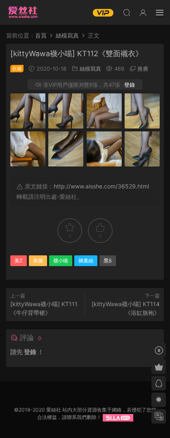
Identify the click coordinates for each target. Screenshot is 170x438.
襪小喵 (60, 260)
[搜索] (127, 12)
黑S (108, 260)
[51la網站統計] (118, 417)
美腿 (38, 260)
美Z (18, 260)
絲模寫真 (90, 68)
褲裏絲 (85, 260)
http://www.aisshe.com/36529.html (101, 186)
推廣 (142, 68)
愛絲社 (22, 12)
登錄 (129, 85)
